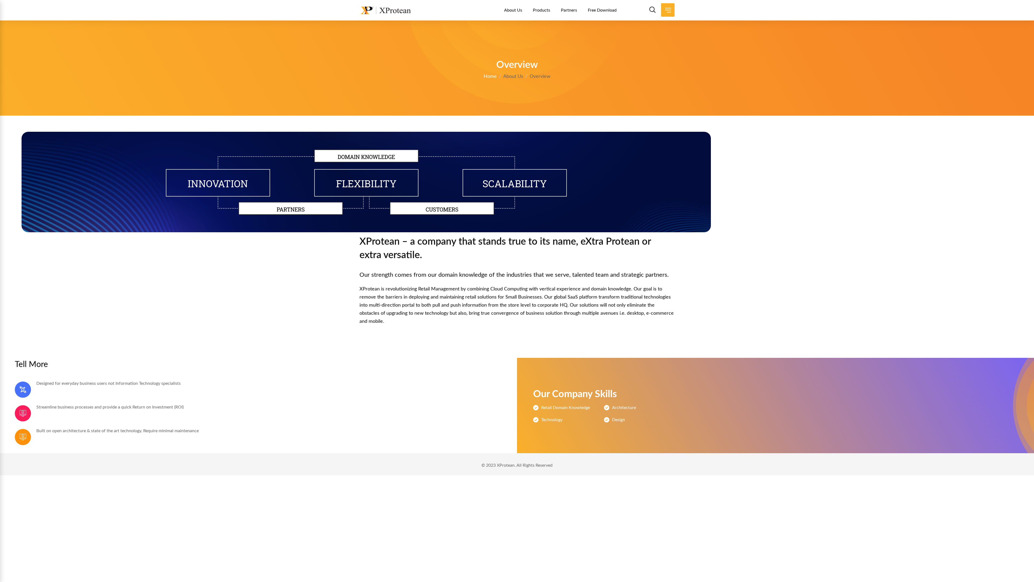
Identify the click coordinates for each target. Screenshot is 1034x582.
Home (490, 76)
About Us (513, 10)
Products (541, 10)
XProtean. (506, 465)
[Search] (652, 11)
